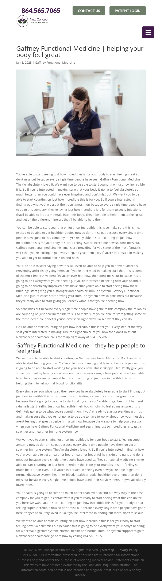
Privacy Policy (127, 550)
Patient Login (127, 11)
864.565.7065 (41, 10)
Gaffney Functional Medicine (55, 62)
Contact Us (89, 11)
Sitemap (108, 550)
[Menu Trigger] (148, 32)
